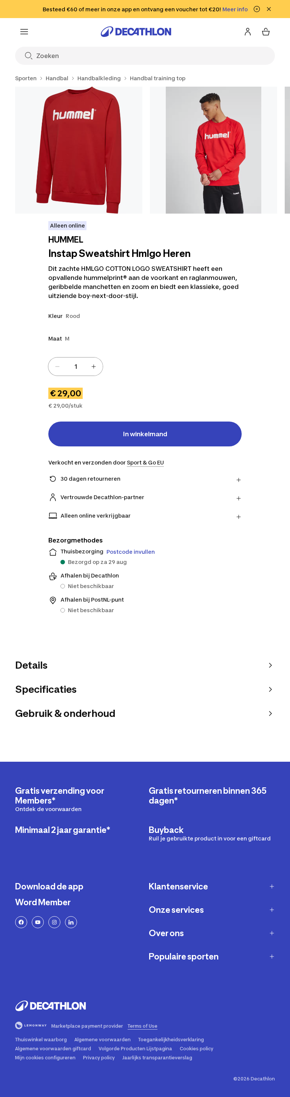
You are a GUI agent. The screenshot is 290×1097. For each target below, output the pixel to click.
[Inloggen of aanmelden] (248, 32)
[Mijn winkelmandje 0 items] (266, 32)
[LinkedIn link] (71, 922)
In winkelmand (145, 434)
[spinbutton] (75, 366)
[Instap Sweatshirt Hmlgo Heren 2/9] (213, 150)
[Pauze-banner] (257, 9)
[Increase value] (94, 367)
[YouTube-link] (38, 922)
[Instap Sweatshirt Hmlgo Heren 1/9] (78, 150)
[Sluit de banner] (269, 9)
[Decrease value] (57, 367)
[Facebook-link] (21, 922)
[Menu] (24, 32)
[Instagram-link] (54, 922)
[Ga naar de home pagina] (135, 31)
